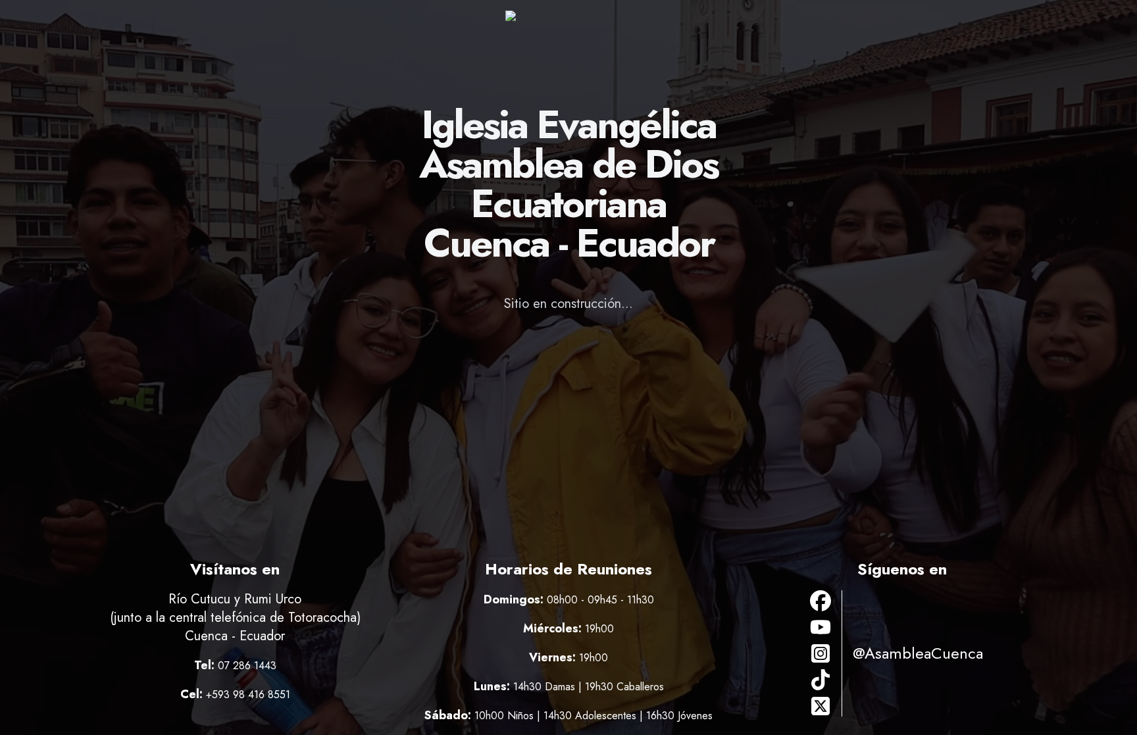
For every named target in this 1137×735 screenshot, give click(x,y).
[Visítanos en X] (820, 706)
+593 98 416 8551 (248, 694)
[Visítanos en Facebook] (820, 600)
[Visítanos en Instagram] (820, 653)
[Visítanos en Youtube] (820, 627)
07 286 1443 (247, 665)
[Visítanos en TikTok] (820, 679)
